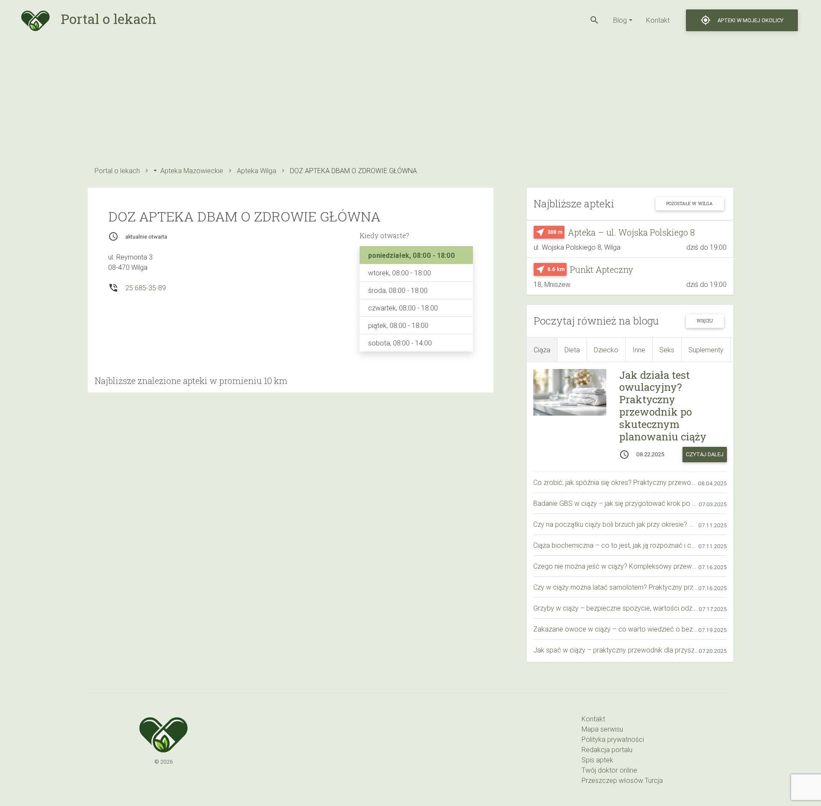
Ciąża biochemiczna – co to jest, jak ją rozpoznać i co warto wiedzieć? (615, 545)
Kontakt (658, 20)
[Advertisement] (344, 100)
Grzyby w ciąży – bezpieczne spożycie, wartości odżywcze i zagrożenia (616, 608)
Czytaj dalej (705, 454)
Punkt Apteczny (601, 269)
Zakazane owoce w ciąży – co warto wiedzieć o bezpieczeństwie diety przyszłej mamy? (615, 629)
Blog (620, 20)
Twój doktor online (609, 770)
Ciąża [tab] (542, 349)
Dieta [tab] (572, 349)
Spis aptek (597, 760)
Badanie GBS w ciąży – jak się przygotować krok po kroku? (616, 503)
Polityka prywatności (613, 739)
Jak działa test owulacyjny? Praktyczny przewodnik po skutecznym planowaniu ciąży (662, 405)
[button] (594, 20)
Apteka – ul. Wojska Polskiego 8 (631, 232)
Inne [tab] (638, 349)
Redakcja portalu (607, 749)
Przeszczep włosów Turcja (622, 780)
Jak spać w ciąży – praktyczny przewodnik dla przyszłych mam (616, 650)
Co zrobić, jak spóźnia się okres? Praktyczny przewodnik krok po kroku (615, 482)
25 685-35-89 (145, 287)
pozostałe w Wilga (689, 204)
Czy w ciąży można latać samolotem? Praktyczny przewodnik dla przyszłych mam (615, 587)
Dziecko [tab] (606, 349)
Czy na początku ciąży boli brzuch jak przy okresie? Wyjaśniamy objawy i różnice (615, 524)
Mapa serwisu (602, 729)
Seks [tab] (666, 349)
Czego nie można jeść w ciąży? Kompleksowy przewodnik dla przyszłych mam (615, 566)
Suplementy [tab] (706, 349)
